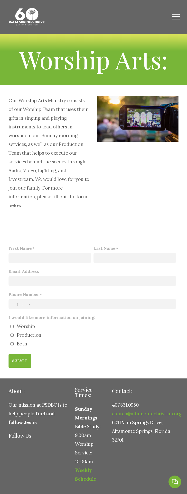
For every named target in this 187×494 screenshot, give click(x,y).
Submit (20, 361)
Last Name (104, 248)
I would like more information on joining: (52, 317)
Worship (26, 326)
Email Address (24, 271)
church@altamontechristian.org (147, 414)
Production (29, 335)
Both (22, 344)
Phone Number (24, 294)
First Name (20, 248)
